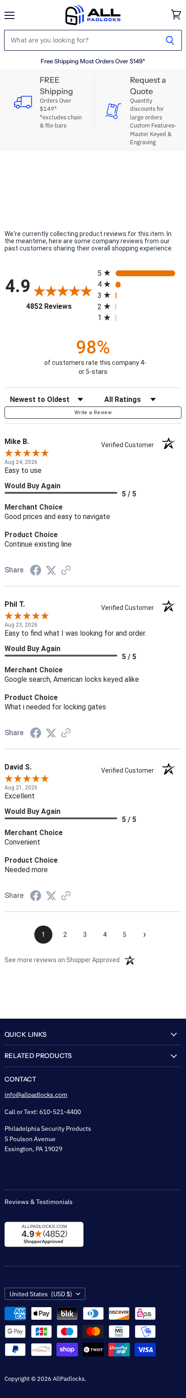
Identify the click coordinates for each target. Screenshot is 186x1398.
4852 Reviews (59, 306)
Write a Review (93, 413)
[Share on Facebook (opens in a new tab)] (35, 571)
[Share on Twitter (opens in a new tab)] (51, 570)
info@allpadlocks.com (36, 1095)
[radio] (139, 272)
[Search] (170, 40)
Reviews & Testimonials (39, 1202)
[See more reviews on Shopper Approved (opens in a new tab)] (66, 571)
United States (40, 1294)
